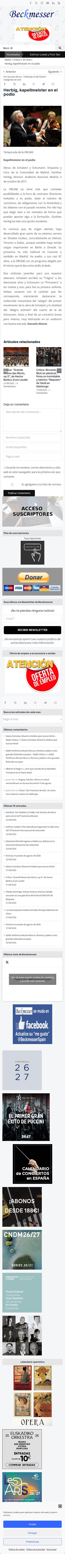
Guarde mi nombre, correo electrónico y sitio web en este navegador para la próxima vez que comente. (31, 472)
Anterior (11, 71)
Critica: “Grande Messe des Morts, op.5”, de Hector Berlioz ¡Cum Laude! (15, 374)
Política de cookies (17, 1549)
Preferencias (32, 1541)
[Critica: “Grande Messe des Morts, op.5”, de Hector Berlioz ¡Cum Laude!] (16, 349)
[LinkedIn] (25, 703)
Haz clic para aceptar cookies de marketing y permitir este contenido (32, 979)
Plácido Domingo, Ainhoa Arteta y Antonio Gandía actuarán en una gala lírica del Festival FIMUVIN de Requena (29, 895)
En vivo (17, 79)
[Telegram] (45, 703)
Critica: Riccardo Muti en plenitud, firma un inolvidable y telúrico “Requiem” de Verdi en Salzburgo (48, 378)
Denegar (32, 1533)
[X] (15, 703)
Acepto (32, 1524)
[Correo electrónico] (55, 703)
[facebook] (30, 3)
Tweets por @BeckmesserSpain (32, 979)
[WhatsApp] (35, 703)
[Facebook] (5, 703)
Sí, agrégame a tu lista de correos (41, 484)
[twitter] (36, 3)
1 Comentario (43, 391)
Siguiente (53, 71)
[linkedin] (53, 3)
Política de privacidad (35, 1549)
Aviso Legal (51, 1549)
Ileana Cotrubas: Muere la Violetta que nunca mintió (30, 866)
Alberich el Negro (14, 768)
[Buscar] (60, 48)
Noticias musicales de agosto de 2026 (23, 855)
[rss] (59, 3)
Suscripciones (32, 538)
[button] (60, 1506)
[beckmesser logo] (32, 7)
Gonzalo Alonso (14, 76)
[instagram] (42, 3)
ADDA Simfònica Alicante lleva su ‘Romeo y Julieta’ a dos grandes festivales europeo (32, 758)
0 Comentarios (10, 385)
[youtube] (47, 3)
